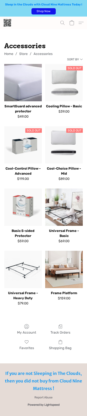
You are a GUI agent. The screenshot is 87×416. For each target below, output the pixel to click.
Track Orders (60, 332)
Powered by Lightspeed (44, 405)
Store (23, 54)
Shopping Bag (60, 348)
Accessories (43, 54)
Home (8, 54)
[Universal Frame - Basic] (64, 207)
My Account (26, 332)
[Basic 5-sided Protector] (23, 207)
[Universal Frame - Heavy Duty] (23, 269)
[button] (43, 11)
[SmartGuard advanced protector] (23, 82)
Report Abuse (43, 397)
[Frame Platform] (64, 269)
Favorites (26, 348)
